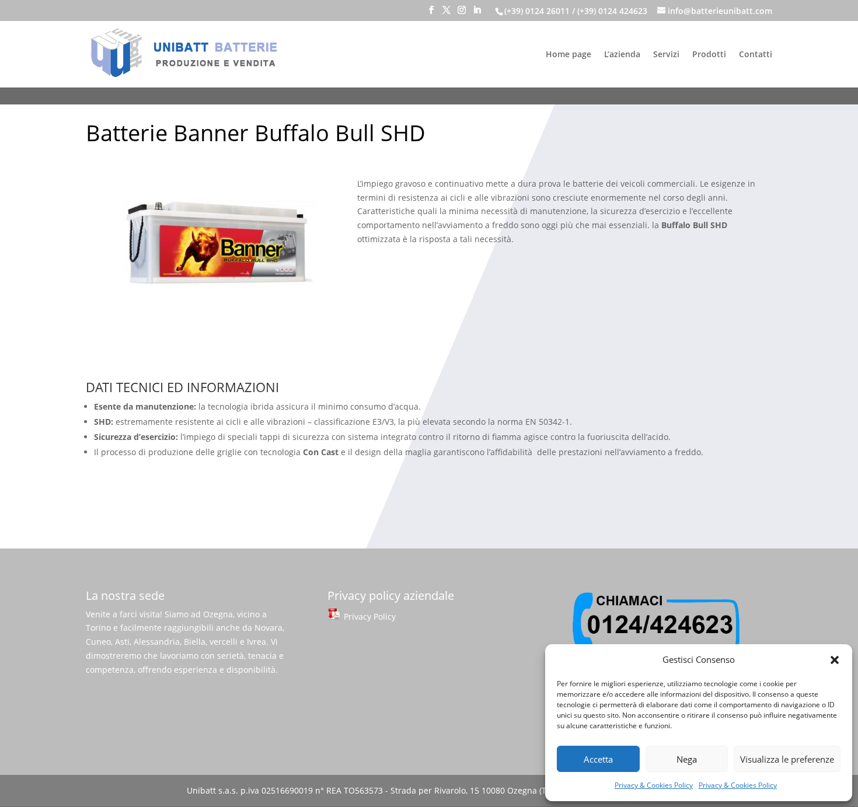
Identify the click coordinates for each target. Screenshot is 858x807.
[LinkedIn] (477, 13)
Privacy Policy (368, 616)
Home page (568, 55)
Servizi (666, 55)
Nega (686, 759)
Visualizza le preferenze (787, 759)
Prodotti (709, 55)
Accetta (598, 759)
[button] (834, 660)
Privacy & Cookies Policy (654, 785)
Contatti (755, 55)
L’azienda (622, 55)
